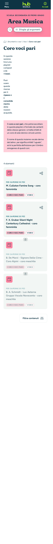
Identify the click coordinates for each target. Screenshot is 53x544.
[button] (41, 173)
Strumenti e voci (14, 42)
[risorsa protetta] (25, 255)
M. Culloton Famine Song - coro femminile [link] (23, 187)
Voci (25, 42)
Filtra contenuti (31, 318)
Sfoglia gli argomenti (29, 29)
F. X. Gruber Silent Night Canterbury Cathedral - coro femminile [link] (21, 223)
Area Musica (25, 21)
